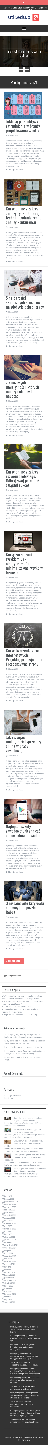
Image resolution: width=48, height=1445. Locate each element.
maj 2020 (8, 1291)
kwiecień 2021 (10, 1261)
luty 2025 (8, 1196)
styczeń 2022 (9, 1237)
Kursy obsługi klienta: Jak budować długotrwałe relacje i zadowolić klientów (24, 1380)
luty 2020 (8, 1299)
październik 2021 (11, 1245)
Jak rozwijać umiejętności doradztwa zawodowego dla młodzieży (21, 1404)
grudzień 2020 (10, 1272)
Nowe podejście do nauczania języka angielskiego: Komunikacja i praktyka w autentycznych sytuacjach (25, 1413)
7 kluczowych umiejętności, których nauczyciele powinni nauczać (22, 389)
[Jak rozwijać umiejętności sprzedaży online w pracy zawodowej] (23, 722)
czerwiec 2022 (10, 1223)
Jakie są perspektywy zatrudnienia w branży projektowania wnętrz (23, 125)
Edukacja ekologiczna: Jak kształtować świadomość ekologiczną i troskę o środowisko (24, 1157)
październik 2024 (11, 1202)
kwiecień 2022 (10, 1229)
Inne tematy (9, 1098)
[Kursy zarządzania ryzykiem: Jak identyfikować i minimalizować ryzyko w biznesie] (23, 541)
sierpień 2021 (9, 1251)
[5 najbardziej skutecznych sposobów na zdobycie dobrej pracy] (23, 283)
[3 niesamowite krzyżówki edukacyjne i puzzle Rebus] (23, 891)
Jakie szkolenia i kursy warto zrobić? (24, 53)
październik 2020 (11, 1278)
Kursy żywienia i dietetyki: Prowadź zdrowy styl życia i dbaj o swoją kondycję (24, 1329)
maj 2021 (8, 1259)
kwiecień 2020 (10, 1294)
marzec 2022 (9, 1232)
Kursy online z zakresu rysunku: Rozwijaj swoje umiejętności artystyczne (23, 1347)
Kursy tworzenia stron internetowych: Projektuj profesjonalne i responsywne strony (24, 657)
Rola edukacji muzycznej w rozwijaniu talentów (23, 1047)
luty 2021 (8, 1267)
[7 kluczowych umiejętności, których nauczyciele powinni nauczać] (23, 368)
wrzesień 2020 (10, 1280)
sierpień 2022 (9, 1218)
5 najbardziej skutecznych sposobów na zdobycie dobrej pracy (25, 302)
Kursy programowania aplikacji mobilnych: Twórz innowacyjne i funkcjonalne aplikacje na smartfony (25, 1371)
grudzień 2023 (10, 1207)
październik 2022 (11, 1213)
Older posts (13, 961)
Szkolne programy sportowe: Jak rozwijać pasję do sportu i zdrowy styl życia (25, 1338)
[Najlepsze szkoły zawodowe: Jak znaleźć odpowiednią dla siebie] (23, 811)
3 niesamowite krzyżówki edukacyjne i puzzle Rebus (25, 907)
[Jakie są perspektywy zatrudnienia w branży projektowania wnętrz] (23, 106)
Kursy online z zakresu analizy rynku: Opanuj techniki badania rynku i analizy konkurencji (24, 215)
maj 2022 (8, 1226)
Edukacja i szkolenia (15, 170)
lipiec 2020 (8, 1286)
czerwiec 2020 (10, 1289)
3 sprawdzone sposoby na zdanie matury (20, 1015)
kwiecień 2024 (10, 1204)
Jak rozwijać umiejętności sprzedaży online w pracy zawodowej (23, 744)
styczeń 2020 (9, 1302)
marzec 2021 (9, 1264)
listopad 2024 (9, 1199)
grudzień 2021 (10, 1240)
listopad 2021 (9, 1242)
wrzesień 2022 (10, 1215)
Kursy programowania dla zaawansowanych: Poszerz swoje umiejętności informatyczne (24, 1356)
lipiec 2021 (8, 1253)
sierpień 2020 (9, 1283)
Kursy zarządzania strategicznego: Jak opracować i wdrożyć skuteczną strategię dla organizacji (24, 1395)
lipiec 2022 (8, 1221)
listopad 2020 (9, 1275)
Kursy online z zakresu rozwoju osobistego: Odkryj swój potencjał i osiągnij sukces (23, 478)
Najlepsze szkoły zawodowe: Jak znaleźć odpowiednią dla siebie (23, 830)
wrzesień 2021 (10, 1248)
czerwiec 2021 (10, 1256)
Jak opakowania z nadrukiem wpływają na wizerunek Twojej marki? (25, 9)
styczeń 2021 (9, 1270)
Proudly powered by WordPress (17, 1437)
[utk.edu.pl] (24, 17)
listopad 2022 (9, 1210)
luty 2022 (8, 1234)
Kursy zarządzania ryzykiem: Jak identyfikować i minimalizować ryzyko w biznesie (24, 563)
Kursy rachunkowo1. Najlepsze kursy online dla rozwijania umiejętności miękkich (23, 1143)
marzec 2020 (9, 1297)
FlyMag (40, 1437)
